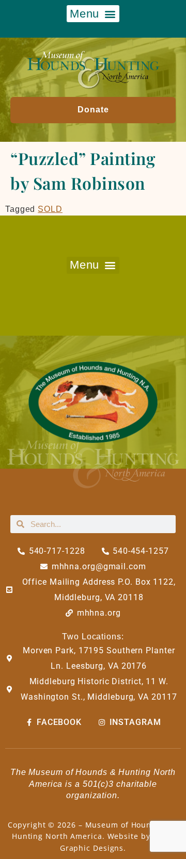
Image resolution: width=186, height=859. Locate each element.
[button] (93, 13)
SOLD (50, 209)
